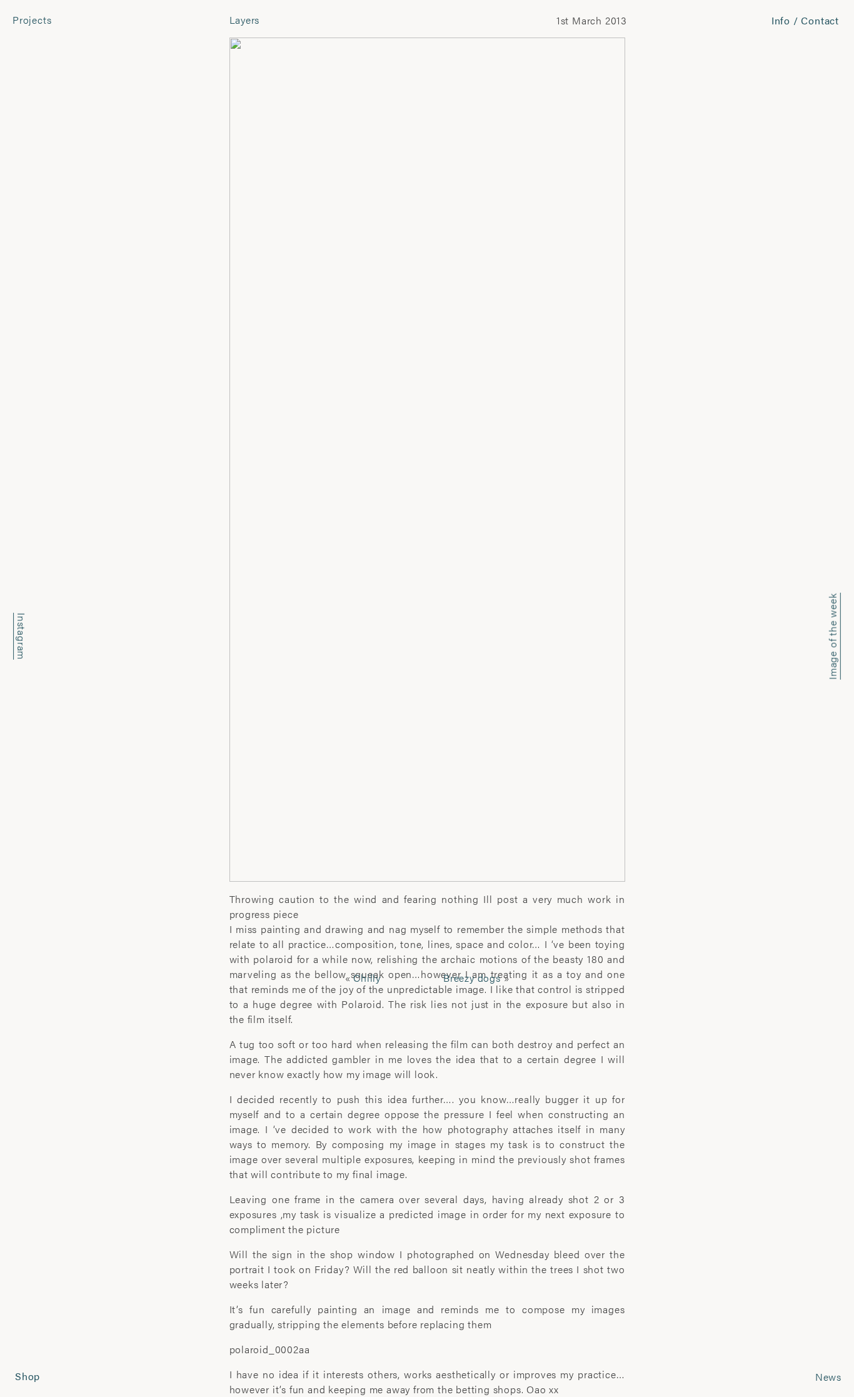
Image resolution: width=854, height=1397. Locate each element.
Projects (32, 20)
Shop (27, 1376)
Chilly (367, 978)
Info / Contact (805, 20)
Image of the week (832, 636)
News (828, 1376)
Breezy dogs (472, 978)
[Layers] (427, 458)
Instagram (21, 636)
